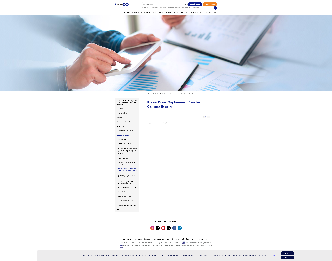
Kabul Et (287, 253)
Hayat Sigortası (195, 7)
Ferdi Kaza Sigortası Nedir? (181, 7)
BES (190, 7)
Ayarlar (287, 257)
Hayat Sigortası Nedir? (168, 7)
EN (215, 8)
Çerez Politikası (272, 255)
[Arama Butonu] (185, 4)
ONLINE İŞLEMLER (194, 4)
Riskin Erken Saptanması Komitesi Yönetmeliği (171, 123)
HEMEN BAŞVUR (210, 4)
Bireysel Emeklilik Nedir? (156, 7)
